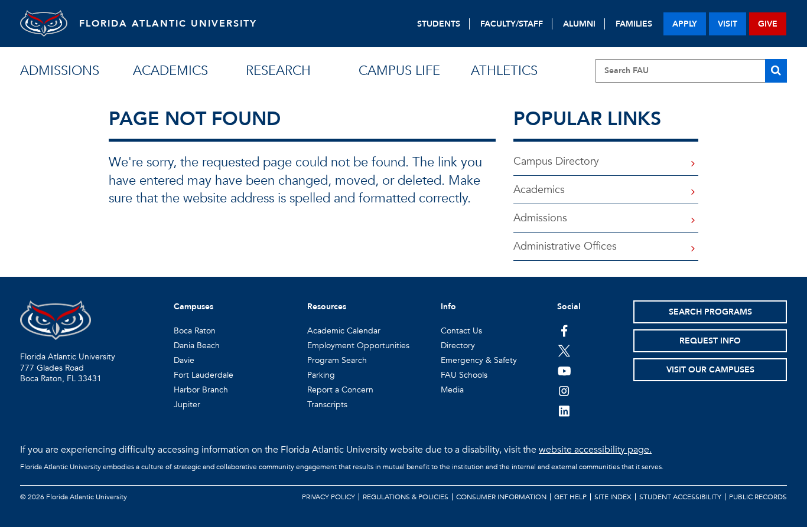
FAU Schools (464, 375)
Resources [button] (326, 306)
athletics (504, 71)
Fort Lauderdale (203, 375)
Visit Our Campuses (710, 369)
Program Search (337, 360)
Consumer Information (501, 497)
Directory (458, 345)
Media (452, 389)
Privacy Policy (328, 497)
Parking (321, 375)
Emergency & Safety (479, 360)
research (278, 71)
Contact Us (461, 330)
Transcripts (327, 404)
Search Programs (710, 311)
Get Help (570, 497)
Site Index (613, 497)
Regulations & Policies (405, 497)
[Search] (776, 71)
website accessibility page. (595, 449)
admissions (59, 71)
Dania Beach (197, 345)
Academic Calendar (343, 330)
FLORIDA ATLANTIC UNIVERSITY (168, 23)
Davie (184, 360)
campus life (399, 71)
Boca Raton (195, 330)
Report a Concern (340, 389)
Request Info (710, 340)
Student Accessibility (680, 497)
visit (727, 24)
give (767, 24)
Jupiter (187, 404)
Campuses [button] (193, 306)
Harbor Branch (201, 389)
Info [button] (448, 306)
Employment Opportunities (358, 345)
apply (684, 24)
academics (170, 71)
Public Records (758, 497)
